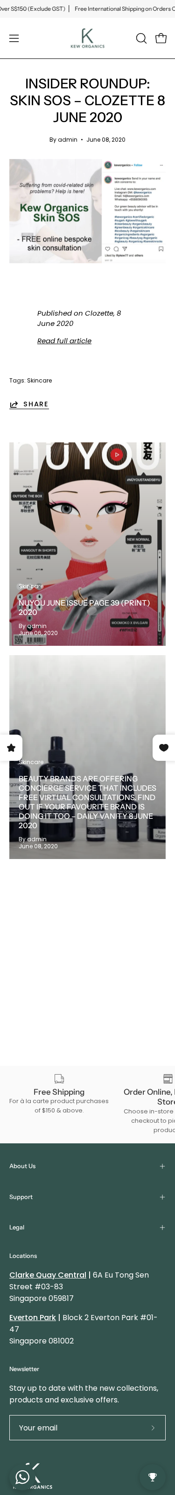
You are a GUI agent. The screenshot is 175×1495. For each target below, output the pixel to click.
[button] (140, 38)
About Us (22, 1166)
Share (36, 404)
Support (21, 1196)
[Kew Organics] (87, 38)
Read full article (64, 341)
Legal (16, 1227)
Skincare (39, 380)
